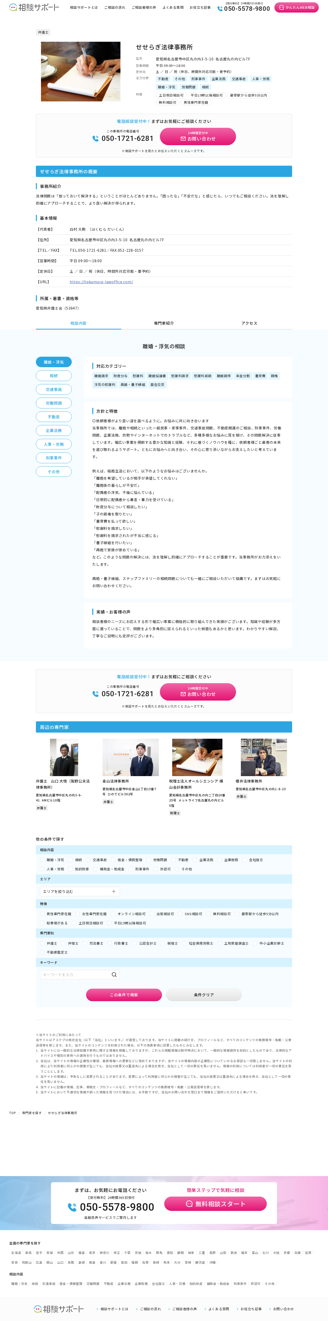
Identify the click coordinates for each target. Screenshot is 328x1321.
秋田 (60, 1252)
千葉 (127, 1252)
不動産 (54, 416)
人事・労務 (54, 444)
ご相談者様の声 (144, 7)
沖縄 (212, 1262)
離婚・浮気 (54, 362)
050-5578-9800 (247, 8)
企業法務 (54, 430)
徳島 (92, 1262)
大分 (177, 1262)
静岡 (180, 1252)
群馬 (159, 1252)
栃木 (149, 1252)
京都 (287, 1252)
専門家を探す (32, 1113)
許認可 (256, 1283)
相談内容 (78, 323)
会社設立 (158, 1283)
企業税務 (141, 1283)
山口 (60, 1262)
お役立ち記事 (200, 7)
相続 (54, 375)
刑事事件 (54, 457)
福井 (244, 1252)
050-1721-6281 (128, 138)
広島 (39, 1262)
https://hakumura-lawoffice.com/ (101, 281)
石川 (265, 1252)
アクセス (249, 323)
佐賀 (145, 1262)
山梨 (223, 1252)
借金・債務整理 (70, 1283)
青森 (28, 1252)
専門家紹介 (164, 323)
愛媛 (113, 1262)
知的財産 (196, 1283)
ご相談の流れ (115, 7)
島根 (81, 1262)
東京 (92, 1252)
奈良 (14, 1262)
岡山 (49, 1262)
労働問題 (54, 403)
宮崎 (188, 1262)
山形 (71, 1252)
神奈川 (104, 1252)
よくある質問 (173, 7)
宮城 (49, 1252)
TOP (12, 1113)
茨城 (138, 1252)
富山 (255, 1252)
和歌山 (27, 1262)
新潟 (234, 1252)
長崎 (156, 1262)
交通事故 (54, 389)
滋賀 (308, 1252)
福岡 (134, 1262)
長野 (212, 1252)
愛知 (170, 1252)
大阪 (276, 1252)
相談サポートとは (84, 7)
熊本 (166, 1262)
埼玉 (117, 1252)
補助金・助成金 (218, 1283)
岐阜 (191, 1252)
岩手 (39, 1252)
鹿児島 (200, 1262)
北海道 (16, 1252)
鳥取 (71, 1262)
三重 (202, 1252)
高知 (124, 1262)
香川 (103, 1262)
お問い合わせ (283, 1309)
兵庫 (297, 1252)
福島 (81, 1252)
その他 (54, 471)
